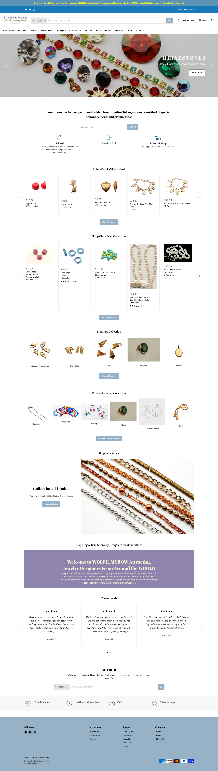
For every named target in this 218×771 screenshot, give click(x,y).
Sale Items (22, 30)
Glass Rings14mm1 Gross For (65, 275)
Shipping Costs (128, 731)
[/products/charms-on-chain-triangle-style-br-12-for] (178, 186)
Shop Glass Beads (109, 317)
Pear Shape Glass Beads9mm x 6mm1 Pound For (174, 272)
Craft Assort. (74, 30)
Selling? (158, 735)
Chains (88, 30)
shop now (205, 72)
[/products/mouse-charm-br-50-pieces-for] (74, 186)
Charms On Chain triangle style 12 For (177, 204)
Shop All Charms (109, 222)
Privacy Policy (44, 758)
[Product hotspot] (132, 481)
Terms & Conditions (30, 758)
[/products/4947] (109, 254)
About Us (158, 731)
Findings (61, 30)
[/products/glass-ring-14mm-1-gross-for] (74, 254)
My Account (94, 731)
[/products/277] (143, 267)
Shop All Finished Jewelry (109, 438)
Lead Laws (126, 742)
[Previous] (19, 194)
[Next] (199, 194)
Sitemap (125, 746)
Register (93, 739)
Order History (95, 735)
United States (185, 9)
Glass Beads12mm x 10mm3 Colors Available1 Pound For (33, 275)
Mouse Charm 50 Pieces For (66, 205)
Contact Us (126, 739)
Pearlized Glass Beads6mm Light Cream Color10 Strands (140, 300)
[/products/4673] (178, 253)
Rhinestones (46, 30)
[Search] (169, 20)
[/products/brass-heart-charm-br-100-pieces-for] (109, 185)
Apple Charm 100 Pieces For (32, 205)
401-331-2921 (160, 739)
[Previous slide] (6, 65)
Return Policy (127, 735)
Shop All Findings (109, 376)
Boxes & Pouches (103, 30)
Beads (33, 30)
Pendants (119, 30)
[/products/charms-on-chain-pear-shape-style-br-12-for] (143, 186)
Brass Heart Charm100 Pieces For (103, 204)
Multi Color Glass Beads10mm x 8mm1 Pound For (105, 275)
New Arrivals (8, 30)
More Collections (135, 30)
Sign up (132, 126)
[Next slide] (211, 65)
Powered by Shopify (30, 764)
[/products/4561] (40, 254)
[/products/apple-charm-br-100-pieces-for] (40, 186)
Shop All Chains (51, 504)
